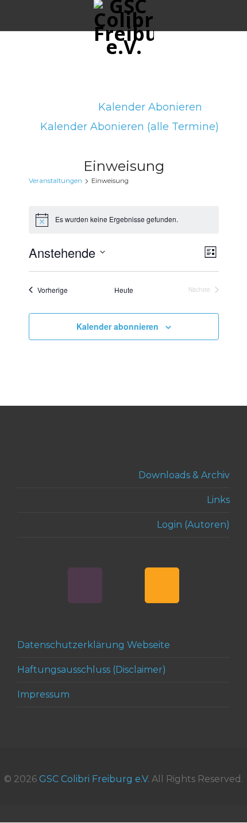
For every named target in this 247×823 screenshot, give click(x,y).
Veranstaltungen (55, 181)
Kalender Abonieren (151, 107)
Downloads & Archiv (184, 475)
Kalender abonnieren (117, 326)
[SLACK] (85, 585)
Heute (123, 290)
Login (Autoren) (193, 524)
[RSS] (162, 585)
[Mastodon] (123, 585)
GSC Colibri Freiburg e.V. (94, 779)
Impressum (43, 694)
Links (218, 499)
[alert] (124, 220)
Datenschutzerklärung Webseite (93, 644)
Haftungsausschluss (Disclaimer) (91, 669)
